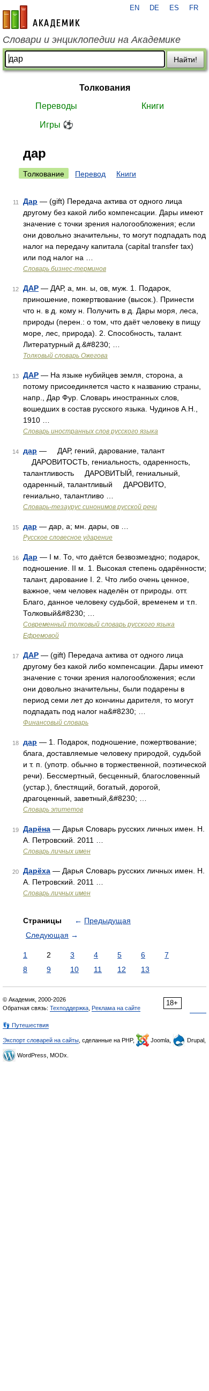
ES (174, 8)
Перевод (90, 174)
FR (193, 8)
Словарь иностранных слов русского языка (90, 431)
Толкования (104, 87)
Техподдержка (69, 1008)
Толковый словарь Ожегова (65, 355)
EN (134, 8)
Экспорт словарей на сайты (41, 1040)
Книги (152, 106)
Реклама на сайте (116, 1008)
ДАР (31, 288)
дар (30, 450)
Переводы (56, 106)
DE (154, 8)
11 (98, 969)
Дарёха (36, 870)
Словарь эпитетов (53, 809)
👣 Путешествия (26, 1025)
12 (121, 969)
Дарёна (36, 829)
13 (145, 969)
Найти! (185, 59)
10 (74, 969)
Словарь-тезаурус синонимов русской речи (90, 507)
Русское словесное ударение (68, 537)
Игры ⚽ (56, 124)
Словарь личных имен (57, 851)
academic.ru (41, 17)
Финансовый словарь (55, 722)
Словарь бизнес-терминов (64, 269)
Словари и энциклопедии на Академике (92, 39)
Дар (30, 201)
